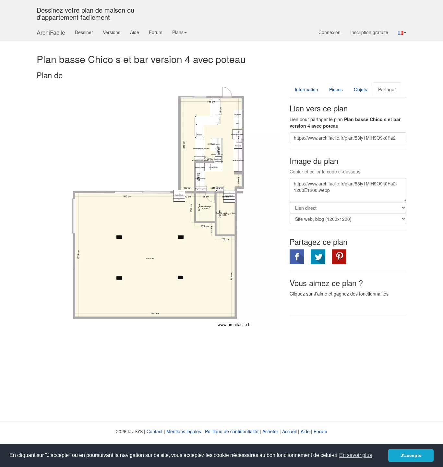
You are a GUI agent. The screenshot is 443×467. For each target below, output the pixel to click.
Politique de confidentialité (231, 431)
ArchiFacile (51, 32)
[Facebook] (297, 256)
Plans (178, 32)
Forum (155, 32)
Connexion (329, 32)
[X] (318, 256)
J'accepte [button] (411, 455)
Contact (154, 431)
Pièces (336, 89)
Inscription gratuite (369, 32)
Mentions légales (183, 431)
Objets (360, 89)
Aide (134, 32)
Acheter (270, 431)
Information (306, 89)
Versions (111, 32)
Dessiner (84, 32)
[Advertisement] (344, 367)
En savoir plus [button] (355, 455)
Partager (387, 89)
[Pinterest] (339, 256)
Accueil (289, 431)
